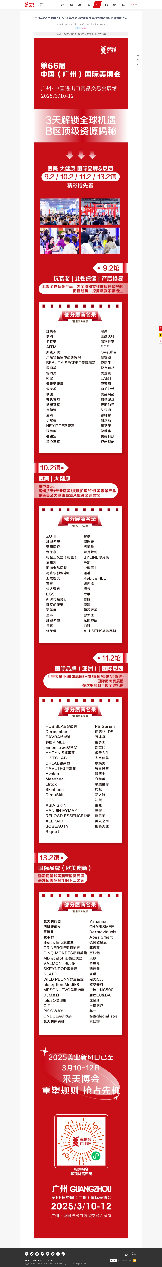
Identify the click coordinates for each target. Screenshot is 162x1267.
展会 (71, 5)
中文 (132, 4)
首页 (62, 5)
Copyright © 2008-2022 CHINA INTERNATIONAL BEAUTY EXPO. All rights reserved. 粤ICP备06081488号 (55, 1264)
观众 (88, 5)
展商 (80, 5)
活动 (106, 5)
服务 (114, 5)
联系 (123, 5)
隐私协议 (51, 1260)
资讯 (97, 5)
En (136, 4)
